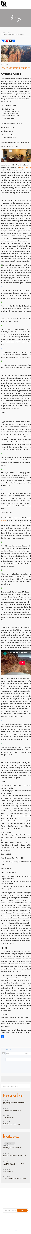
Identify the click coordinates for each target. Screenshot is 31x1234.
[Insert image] (7, 1063)
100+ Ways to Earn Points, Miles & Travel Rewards (14, 1156)
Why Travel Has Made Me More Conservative (12, 1148)
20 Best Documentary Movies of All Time (14, 1178)
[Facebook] (2, 41)
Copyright (8, 1202)
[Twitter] (5, 41)
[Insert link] (11, 1063)
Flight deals (21, 1198)
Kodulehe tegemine (11, 1231)
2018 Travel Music (8, 1171)
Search (20, 1210)
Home (3, 33)
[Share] (13, 41)
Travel (10, 33)
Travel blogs (21, 1200)
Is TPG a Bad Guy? (8, 1117)
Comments (7, 1049)
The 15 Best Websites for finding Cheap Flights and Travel (14, 1103)
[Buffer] (10, 41)
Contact (8, 1198)
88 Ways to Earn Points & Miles (12, 1110)
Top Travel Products (21, 1195)
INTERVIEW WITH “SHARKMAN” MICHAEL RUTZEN (13, 1164)
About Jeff (8, 1195)
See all (9, 1143)
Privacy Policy (8, 1200)
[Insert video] (9, 1063)
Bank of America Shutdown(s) (11, 1124)
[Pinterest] (7, 41)
